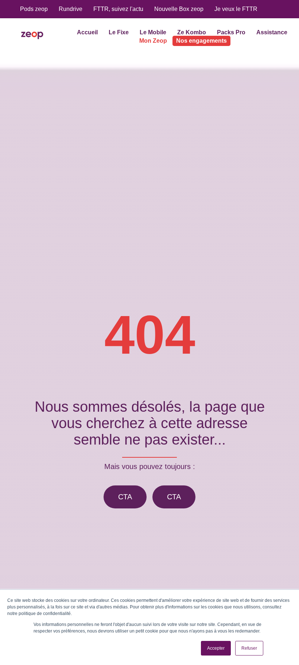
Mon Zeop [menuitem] (153, 41)
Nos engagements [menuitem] (201, 41)
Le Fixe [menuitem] (119, 32)
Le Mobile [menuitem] (153, 32)
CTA (125, 497)
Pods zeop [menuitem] (34, 9)
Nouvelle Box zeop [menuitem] (178, 9)
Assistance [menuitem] (271, 32)
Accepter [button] (216, 648)
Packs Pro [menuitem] (231, 32)
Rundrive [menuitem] (70, 9)
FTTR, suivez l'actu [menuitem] (118, 9)
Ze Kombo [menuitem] (191, 32)
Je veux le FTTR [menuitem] (235, 9)
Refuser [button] (249, 648)
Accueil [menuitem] (87, 32)
